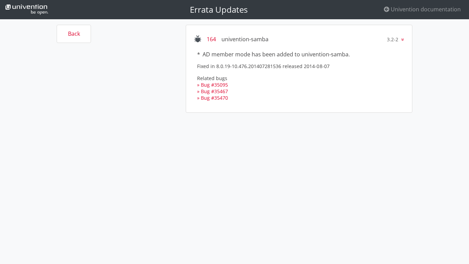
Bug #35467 (214, 91)
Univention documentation (425, 9)
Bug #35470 (214, 98)
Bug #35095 (214, 84)
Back (74, 33)
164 (211, 39)
